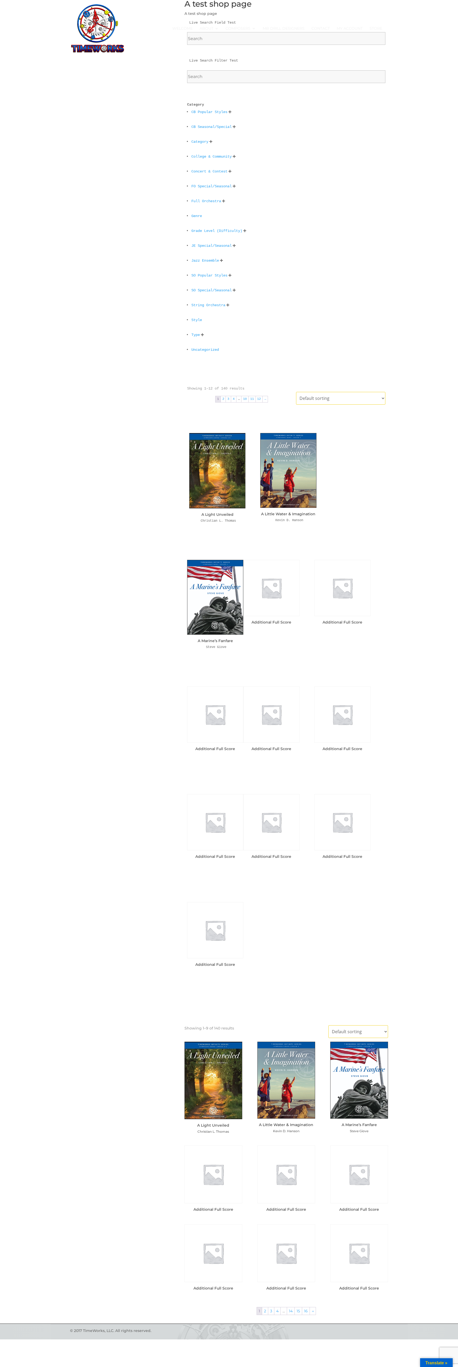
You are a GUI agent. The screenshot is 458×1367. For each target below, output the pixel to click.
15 (298, 1311)
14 (291, 1311)
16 (306, 1311)
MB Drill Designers (284, 29)
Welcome (182, 29)
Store (375, 29)
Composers (238, 29)
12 (259, 399)
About (206, 29)
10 (245, 399)
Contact (320, 29)
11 (252, 399)
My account (350, 29)
